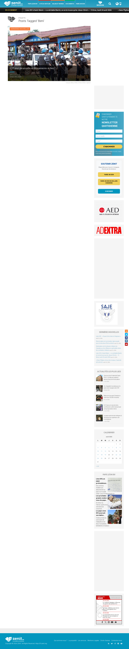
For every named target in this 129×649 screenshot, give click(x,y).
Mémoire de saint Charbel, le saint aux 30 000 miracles (112, 396)
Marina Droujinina (15, 77)
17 (98, 455)
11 (101, 451)
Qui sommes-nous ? (60, 640)
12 (105, 451)
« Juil (97, 466)
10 (98, 451)
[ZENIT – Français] (15, 3)
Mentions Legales (93, 640)
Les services (82, 640)
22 (116, 455)
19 (105, 455)
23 (120, 455)
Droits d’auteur (105, 640)
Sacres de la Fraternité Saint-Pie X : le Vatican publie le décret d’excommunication (112, 377)
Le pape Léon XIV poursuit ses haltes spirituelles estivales (101, 515)
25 (101, 458)
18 (101, 455)
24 (98, 458)
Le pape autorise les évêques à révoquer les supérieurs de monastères (113, 417)
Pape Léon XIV (32, 4)
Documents (70, 4)
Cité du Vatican (44, 4)
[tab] (102, 597)
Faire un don (80, 4)
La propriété (73, 640)
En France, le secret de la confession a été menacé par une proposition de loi (112, 407)
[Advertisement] (109, 97)
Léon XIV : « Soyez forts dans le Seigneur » (108, 336)
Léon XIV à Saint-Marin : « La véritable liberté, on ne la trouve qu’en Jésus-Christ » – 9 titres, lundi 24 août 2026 (49, 10)
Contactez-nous (116, 640)
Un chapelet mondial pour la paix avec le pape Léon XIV (112, 387)
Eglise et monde (58, 4)
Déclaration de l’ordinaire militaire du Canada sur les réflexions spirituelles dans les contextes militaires (108, 348)
